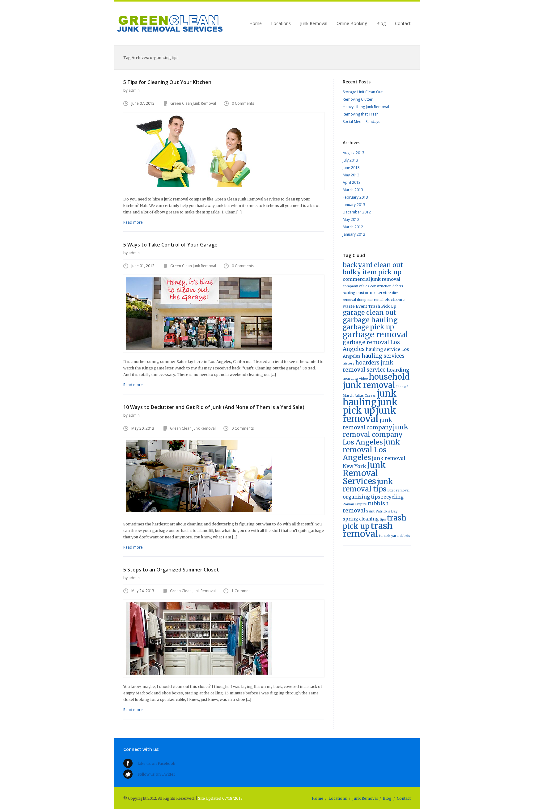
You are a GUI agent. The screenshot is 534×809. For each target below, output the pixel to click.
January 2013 (354, 204)
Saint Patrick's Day (381, 511)
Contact (403, 23)
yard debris (400, 536)
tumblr (384, 536)
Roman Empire (355, 504)
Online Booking (352, 23)
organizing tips (361, 497)
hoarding (398, 370)
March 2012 (353, 227)
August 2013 (353, 152)
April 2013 (352, 182)
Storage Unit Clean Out (363, 92)
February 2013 (355, 197)
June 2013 (351, 167)
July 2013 (350, 160)
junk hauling (370, 398)
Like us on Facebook (156, 763)
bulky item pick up (372, 272)
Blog (381, 23)
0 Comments (243, 103)
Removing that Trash (361, 114)
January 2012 (354, 234)
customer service (373, 292)
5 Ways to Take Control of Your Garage (170, 244)
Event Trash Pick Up (376, 306)
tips (383, 519)
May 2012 (351, 219)
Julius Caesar (365, 396)
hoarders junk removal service (368, 366)
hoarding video (355, 379)
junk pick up (370, 406)
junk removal (369, 414)
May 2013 (351, 175)
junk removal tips (368, 485)
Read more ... (134, 222)
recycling (392, 497)
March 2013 (353, 189)
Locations (281, 23)
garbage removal (375, 334)
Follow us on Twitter (156, 774)
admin (134, 90)
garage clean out (369, 313)
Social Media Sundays (361, 121)
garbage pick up (368, 327)
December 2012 (357, 212)
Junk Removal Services (364, 473)
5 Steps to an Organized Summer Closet (171, 569)
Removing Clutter (358, 99)
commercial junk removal (371, 279)
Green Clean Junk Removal (169, 23)
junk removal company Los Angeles (376, 434)
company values (356, 286)
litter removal (398, 490)
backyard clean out (373, 265)
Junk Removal (313, 23)
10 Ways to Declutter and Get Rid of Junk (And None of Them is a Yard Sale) (213, 407)
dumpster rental (370, 300)
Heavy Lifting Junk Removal (366, 106)
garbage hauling (370, 320)
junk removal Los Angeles (371, 449)
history (348, 363)
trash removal (368, 529)
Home (255, 23)
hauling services (383, 356)
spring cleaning (361, 519)
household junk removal (376, 381)
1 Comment (241, 590)
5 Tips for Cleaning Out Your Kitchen (167, 82)
